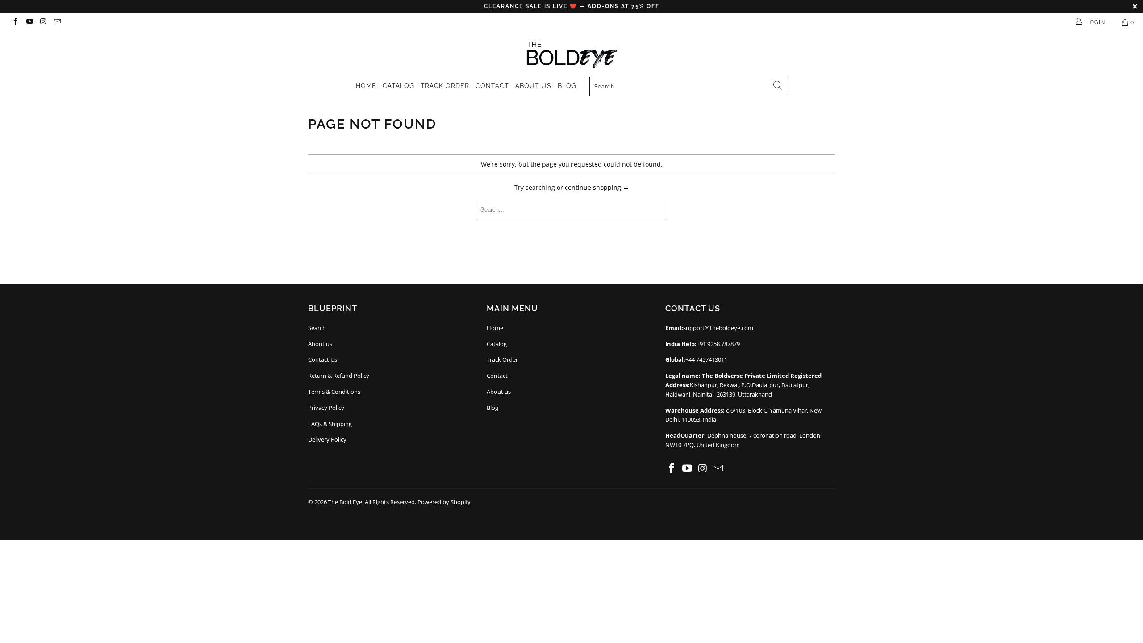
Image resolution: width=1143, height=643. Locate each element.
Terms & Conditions (334, 392)
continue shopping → (597, 187)
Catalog (398, 85)
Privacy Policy (326, 408)
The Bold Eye (345, 502)
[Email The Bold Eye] (57, 22)
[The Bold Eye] (571, 52)
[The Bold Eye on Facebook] (15, 22)
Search (317, 328)
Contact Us (322, 359)
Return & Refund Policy (338, 376)
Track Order (445, 85)
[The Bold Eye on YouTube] (29, 22)
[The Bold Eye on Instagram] (43, 22)
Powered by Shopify (444, 502)
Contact (492, 85)
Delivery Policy (327, 439)
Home (366, 85)
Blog (567, 85)
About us (533, 85)
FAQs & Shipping (330, 424)
